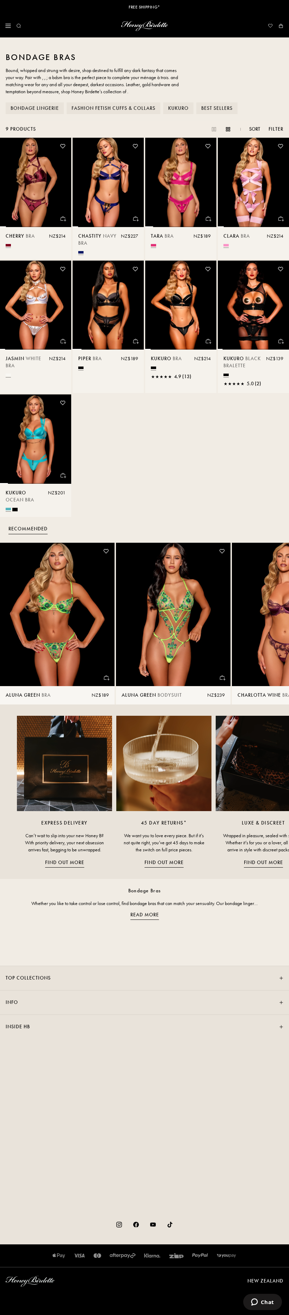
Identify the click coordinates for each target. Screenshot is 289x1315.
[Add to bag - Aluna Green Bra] (106, 677)
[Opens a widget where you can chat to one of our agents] (262, 1302)
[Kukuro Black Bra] (180, 305)
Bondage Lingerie (35, 108)
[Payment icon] (226, 1256)
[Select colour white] (8, 375)
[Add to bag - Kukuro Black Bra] (208, 341)
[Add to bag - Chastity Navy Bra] (135, 218)
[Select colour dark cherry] (8, 245)
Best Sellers (217, 108)
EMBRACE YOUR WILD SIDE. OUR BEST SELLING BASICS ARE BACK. (144, 7)
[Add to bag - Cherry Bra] (62, 218)
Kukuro (178, 108)
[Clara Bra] (253, 182)
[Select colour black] (81, 368)
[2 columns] (214, 129)
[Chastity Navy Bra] (108, 182)
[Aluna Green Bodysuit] (173, 614)
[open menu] (8, 25)
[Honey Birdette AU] (144, 25)
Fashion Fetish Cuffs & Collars (113, 108)
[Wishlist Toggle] (63, 146)
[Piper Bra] (108, 305)
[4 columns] (228, 129)
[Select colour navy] (81, 252)
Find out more (64, 862)
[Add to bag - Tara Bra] (208, 218)
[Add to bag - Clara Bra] (280, 218)
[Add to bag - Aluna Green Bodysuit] (222, 677)
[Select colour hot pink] (153, 245)
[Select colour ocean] (8, 509)
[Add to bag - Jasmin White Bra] (62, 341)
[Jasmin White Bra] (35, 305)
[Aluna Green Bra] (57, 614)
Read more (144, 915)
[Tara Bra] (180, 182)
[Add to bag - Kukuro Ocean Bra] (62, 475)
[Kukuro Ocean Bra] (35, 439)
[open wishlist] (270, 25)
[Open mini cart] (281, 25)
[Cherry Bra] (35, 182)
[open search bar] (18, 25)
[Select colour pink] (226, 245)
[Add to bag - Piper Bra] (135, 341)
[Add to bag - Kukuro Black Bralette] (280, 341)
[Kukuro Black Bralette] (253, 305)
